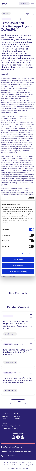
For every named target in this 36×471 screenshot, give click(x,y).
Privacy (30, 462)
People (4, 423)
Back (7, 13)
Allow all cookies (18, 259)
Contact (17, 418)
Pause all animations (9, 455)
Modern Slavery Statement (10, 465)
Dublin (4, 451)
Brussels (27, 451)
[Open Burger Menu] (32, 3)
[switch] (31, 235)
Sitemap (6, 462)
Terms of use (23, 462)
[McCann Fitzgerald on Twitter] (18, 437)
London (11, 451)
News (16, 414)
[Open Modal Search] (24, 3)
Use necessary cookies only (18, 271)
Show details (26, 254)
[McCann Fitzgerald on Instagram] (22, 437)
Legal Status (30, 465)
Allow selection (18, 265)
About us (4, 414)
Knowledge (5, 418)
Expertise (4, 416)
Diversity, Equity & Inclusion (11, 426)
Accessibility (14, 462)
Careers (17, 416)
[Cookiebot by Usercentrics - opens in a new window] (26, 198)
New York (19, 451)
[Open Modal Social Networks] (33, 13)
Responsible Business (9, 428)
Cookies (22, 465)
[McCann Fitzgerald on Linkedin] (13, 437)
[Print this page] (27, 13)
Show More (18, 402)
